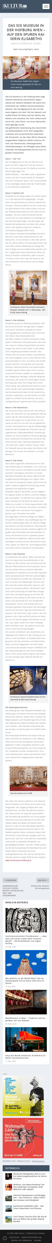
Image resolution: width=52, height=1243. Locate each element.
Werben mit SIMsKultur (21, 1240)
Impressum (14, 1237)
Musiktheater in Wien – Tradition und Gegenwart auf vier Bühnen (25, 1019)
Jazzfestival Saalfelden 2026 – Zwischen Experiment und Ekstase (28, 1207)
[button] (5, 1238)
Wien (36, 49)
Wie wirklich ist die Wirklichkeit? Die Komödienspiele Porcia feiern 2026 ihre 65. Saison (25, 980)
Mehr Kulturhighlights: (23, 49)
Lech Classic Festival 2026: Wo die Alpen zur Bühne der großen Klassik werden (30, 1219)
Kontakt (37, 1240)
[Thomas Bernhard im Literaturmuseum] (23, 1115)
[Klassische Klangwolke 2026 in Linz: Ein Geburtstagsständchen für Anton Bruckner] (9, 1176)
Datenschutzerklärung (31, 1237)
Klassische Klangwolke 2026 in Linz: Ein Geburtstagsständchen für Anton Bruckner (30, 1176)
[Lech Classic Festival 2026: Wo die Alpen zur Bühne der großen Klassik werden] (9, 1219)
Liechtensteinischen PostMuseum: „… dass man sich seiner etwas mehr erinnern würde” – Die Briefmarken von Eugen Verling (26, 940)
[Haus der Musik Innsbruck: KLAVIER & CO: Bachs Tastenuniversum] (26, 1039)
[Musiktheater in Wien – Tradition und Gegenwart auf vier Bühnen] (26, 1002)
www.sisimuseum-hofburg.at (18, 860)
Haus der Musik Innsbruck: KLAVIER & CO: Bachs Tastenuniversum (25, 1056)
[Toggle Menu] (46, 6)
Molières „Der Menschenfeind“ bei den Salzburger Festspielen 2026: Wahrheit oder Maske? (28, 1187)
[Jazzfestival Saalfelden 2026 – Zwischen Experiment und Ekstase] (9, 1208)
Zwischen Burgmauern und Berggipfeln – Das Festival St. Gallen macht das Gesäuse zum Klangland (29, 1197)
